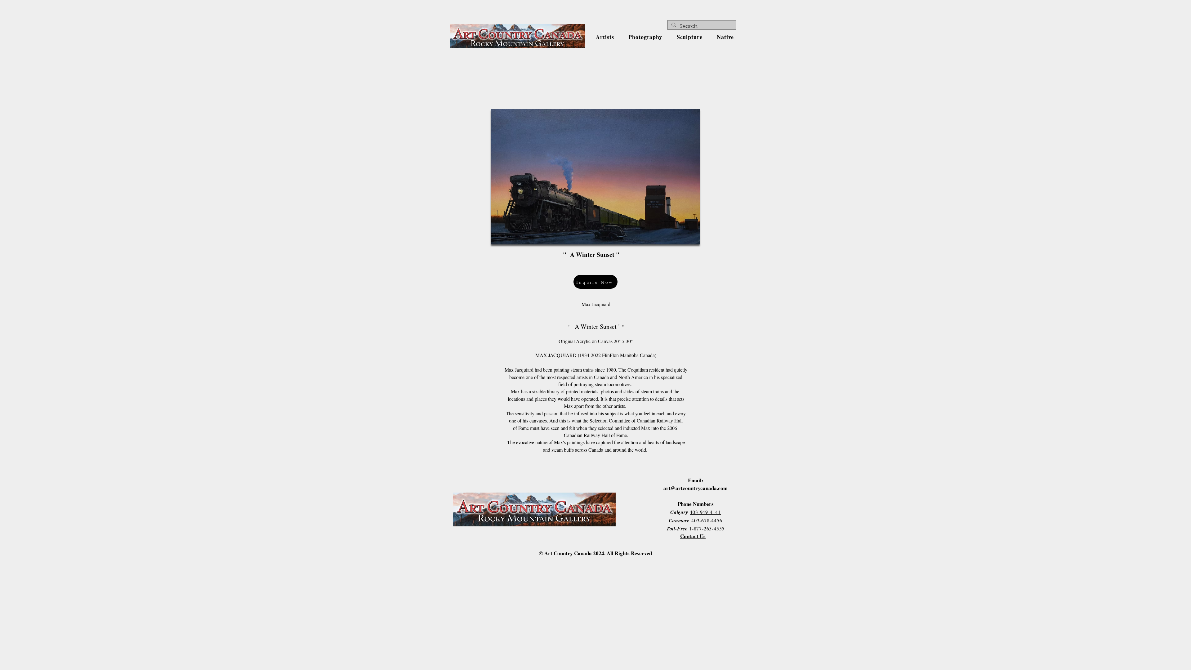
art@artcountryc (683, 488)
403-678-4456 (706, 520)
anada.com (715, 488)
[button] (605, 37)
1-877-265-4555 (707, 528)
